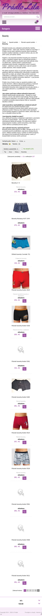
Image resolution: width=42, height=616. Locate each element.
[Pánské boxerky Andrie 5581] (21, 502)
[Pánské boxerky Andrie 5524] (21, 431)
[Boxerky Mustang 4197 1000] (21, 217)
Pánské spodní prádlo (28, 42)
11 (35, 590)
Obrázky (5, 144)
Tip (5, 152)
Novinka (24, 152)
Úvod (4, 42)
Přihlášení (26, 2)
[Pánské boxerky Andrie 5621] (21, 574)
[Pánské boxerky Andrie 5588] (21, 538)
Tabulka (14, 144)
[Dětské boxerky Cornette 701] (21, 252)
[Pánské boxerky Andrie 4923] (21, 288)
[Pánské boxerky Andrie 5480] (21, 395)
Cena (21, 141)
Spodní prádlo (13, 42)
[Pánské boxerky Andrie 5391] (21, 359)
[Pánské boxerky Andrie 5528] (21, 466)
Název (14, 141)
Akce (10, 152)
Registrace (36, 2)
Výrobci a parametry (11, 149)
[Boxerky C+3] (21, 181)
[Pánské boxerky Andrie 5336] (21, 324)
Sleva (17, 152)
